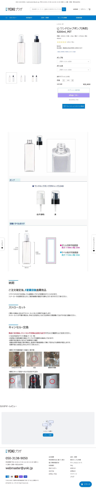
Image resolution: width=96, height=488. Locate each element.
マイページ (73, 474)
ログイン (83, 9)
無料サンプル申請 (75, 460)
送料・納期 (73, 457)
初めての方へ (53, 468)
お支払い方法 (53, 474)
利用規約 (51, 465)
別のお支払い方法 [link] (73, 100)
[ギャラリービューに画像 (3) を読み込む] (34, 78)
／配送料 (64, 48)
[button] (11, 17)
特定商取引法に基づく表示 (56, 460)
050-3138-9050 (20, 2)
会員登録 (75, 9)
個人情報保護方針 (54, 463)
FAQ (71, 465)
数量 (58, 80)
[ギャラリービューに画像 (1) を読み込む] (11, 78)
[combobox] (48, 9)
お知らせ (73, 468)
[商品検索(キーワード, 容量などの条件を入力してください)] (64, 9)
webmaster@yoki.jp (33, 2)
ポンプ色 (60, 58)
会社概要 (51, 457)
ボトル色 (60, 66)
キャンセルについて (76, 463)
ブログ (72, 477)
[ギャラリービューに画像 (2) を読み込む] (23, 78)
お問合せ (73, 471)
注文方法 (51, 471)
